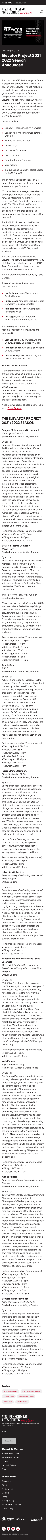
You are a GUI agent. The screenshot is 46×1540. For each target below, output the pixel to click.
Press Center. (15, 408)
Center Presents (9, 1396)
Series (4, 1469)
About (4, 1485)
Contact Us (7, 1481)
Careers (5, 1492)
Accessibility (7, 1508)
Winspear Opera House (26, 1396)
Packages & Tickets (10, 1457)
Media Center (8, 1489)
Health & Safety (9, 1465)
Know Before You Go (11, 1453)
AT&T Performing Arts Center (32, 1391)
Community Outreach (10, 1391)
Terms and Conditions (11, 1504)
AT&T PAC (7, 2)
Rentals (5, 1496)
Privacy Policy (8, 1500)
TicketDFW (20, 2)
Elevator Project (22, 1401)
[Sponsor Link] (8, 1519)
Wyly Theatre (8, 1401)
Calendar (6, 1461)
